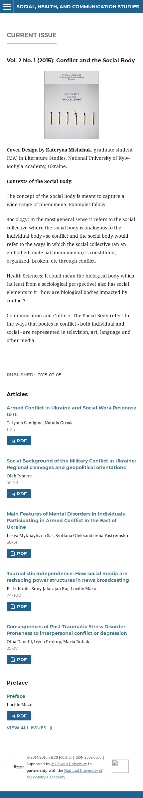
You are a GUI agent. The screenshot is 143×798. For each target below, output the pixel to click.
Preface (16, 696)
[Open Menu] (6, 6)
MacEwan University (69, 763)
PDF (21, 440)
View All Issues (26, 727)
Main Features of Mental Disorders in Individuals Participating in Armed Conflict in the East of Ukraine (66, 520)
